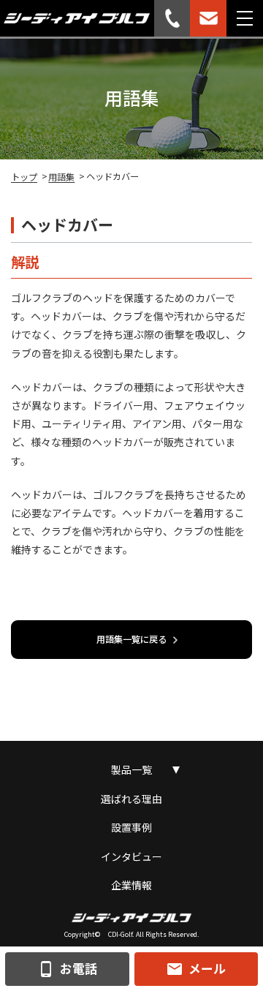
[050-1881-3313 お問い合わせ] (172, 18)
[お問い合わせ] (208, 18)
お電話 (67, 969)
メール (196, 969)
